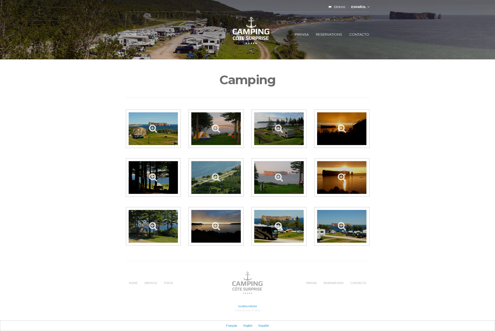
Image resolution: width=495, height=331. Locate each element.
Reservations (329, 34)
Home (131, 34)
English (247, 325)
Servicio (152, 34)
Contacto (359, 34)
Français (231, 325)
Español (358, 7)
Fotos (173, 34)
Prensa (302, 34)
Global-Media (247, 306)
